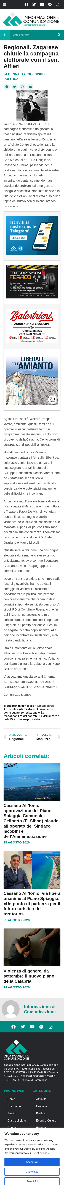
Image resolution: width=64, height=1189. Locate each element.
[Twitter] (34, 4)
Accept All (32, 1161)
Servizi (11, 1113)
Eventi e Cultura (46, 1120)
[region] (32, 1158)
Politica (11, 79)
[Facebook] (26, 4)
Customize (32, 1171)
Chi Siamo (14, 1106)
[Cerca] (59, 35)
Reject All (32, 1181)
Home (11, 1099)
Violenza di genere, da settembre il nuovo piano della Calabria (29, 976)
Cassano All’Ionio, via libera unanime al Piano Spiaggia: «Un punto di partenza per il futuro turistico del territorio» (32, 903)
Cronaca (41, 1106)
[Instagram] (57, 4)
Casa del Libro (16, 1120)
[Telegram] (49, 4)
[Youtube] (42, 4)
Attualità (41, 1099)
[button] (4, 4)
